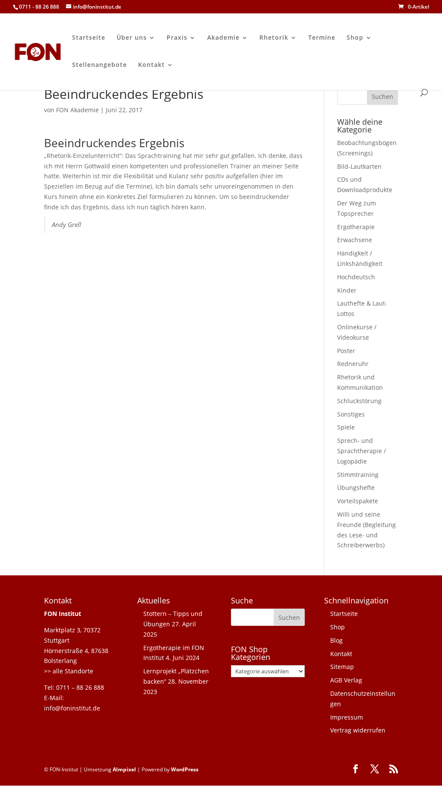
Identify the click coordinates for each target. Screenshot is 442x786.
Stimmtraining (358, 474)
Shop (355, 38)
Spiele (346, 427)
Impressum (346, 717)
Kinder (347, 290)
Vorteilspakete (357, 501)
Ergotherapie (356, 227)
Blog (336, 640)
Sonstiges (351, 414)
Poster (346, 351)
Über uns (132, 38)
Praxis (177, 38)
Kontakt (151, 65)
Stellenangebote (99, 65)
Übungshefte (356, 487)
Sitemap (342, 667)
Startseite (88, 38)
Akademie (223, 38)
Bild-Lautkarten (359, 166)
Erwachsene (354, 240)
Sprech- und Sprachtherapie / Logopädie (361, 450)
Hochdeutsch (356, 277)
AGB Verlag (346, 680)
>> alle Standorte (68, 671)
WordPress (185, 769)
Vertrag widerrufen (357, 730)
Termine (321, 38)
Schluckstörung (359, 401)
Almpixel (124, 769)
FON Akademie (77, 110)
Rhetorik (273, 38)
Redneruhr (353, 364)
